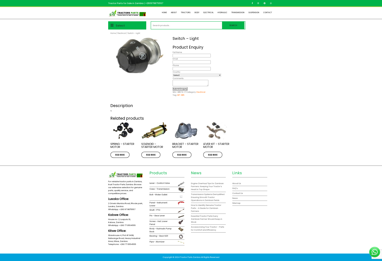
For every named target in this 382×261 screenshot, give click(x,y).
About (174, 12)
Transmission (237, 12)
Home (164, 12)
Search (233, 25)
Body (197, 12)
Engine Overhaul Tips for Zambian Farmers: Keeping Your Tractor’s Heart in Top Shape (207, 186)
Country (176, 72)
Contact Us (237, 193)
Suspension (253, 12)
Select (120, 25)
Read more (120, 154)
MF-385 (180, 95)
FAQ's (235, 188)
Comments (178, 78)
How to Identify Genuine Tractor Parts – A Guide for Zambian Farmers (206, 208)
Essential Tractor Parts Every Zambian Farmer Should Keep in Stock (206, 219)
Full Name (177, 52)
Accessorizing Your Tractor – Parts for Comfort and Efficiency (207, 228)
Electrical (208, 12)
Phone (176, 65)
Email (175, 58)
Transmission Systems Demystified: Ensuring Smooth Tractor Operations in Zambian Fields (208, 197)
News (235, 198)
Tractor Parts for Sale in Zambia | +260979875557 (135, 3)
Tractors (186, 12)
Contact (267, 12)
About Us (236, 183)
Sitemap (236, 203)
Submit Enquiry (180, 88)
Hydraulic (222, 12)
